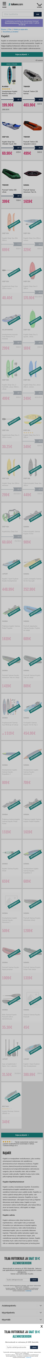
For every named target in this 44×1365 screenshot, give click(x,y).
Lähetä (34, 1347)
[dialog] (22, 682)
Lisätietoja (28, 1357)
